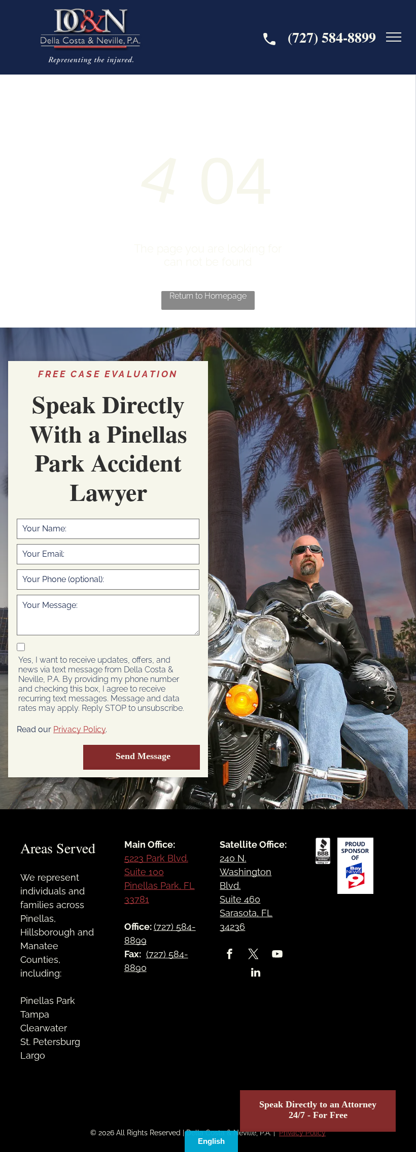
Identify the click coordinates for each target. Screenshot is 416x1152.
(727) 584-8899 (332, 37)
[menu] (393, 37)
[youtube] (277, 955)
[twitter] (253, 955)
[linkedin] (256, 973)
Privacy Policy (79, 729)
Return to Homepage (208, 296)
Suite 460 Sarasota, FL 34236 (246, 913)
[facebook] (229, 955)
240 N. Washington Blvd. (245, 872)
